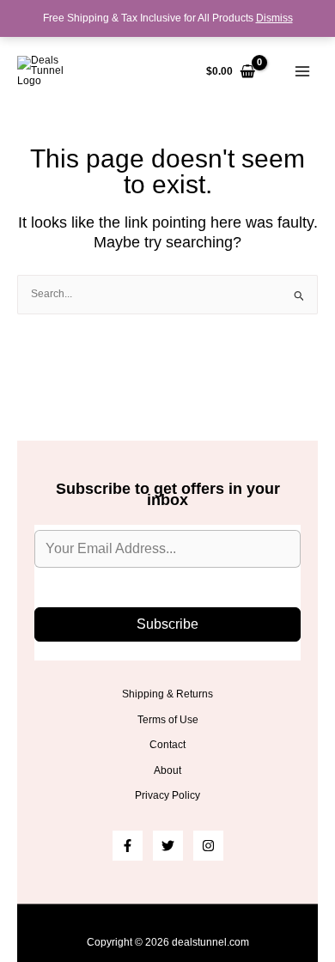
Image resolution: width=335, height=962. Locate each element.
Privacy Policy (167, 795)
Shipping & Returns (167, 694)
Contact (167, 745)
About (167, 770)
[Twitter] (168, 846)
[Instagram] (208, 846)
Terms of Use (167, 720)
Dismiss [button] (274, 18)
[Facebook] (128, 846)
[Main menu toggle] (302, 72)
